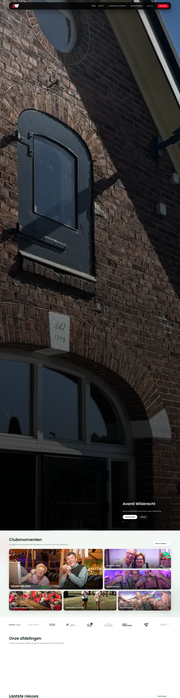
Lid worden (163, 6)
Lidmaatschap (130, 517)
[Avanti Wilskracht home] (15, 6)
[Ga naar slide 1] (123, 522)
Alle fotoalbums (162, 543)
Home (94, 6)
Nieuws (143, 517)
